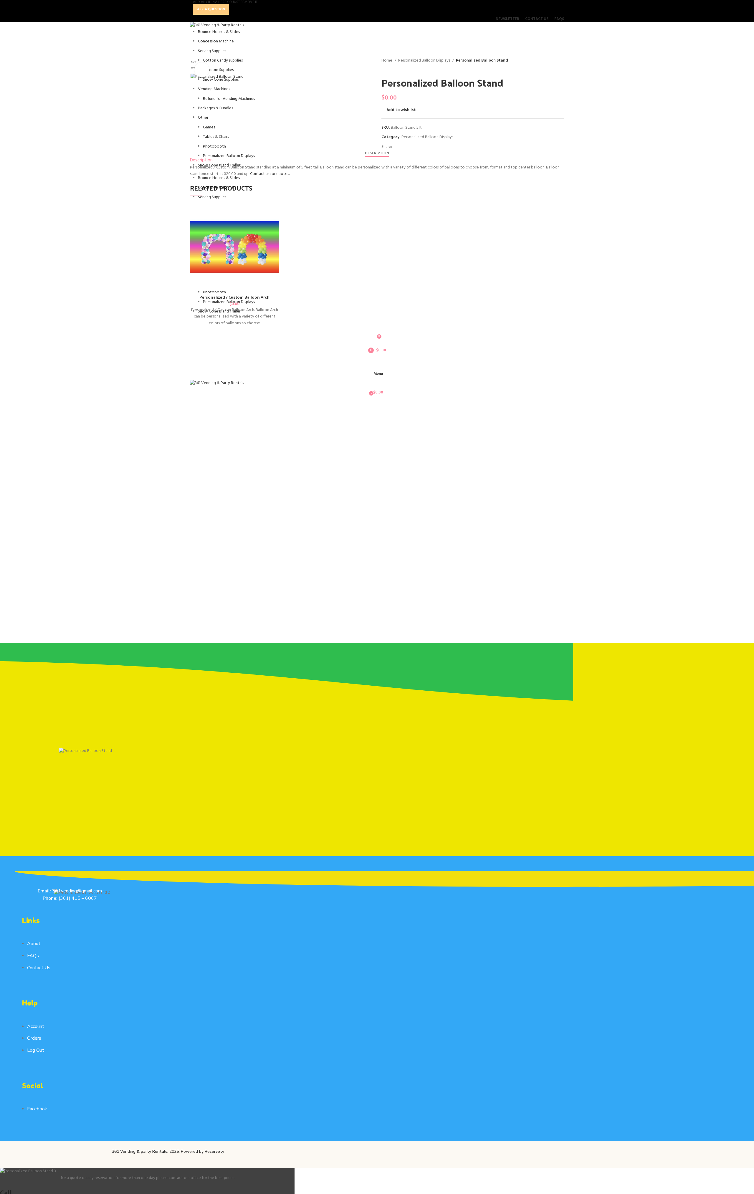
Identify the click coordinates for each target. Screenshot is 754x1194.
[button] (562, 224)
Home (387, 60)
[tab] (377, 153)
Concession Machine (216, 41)
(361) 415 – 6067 (77, 898)
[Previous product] (384, 67)
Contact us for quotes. (270, 174)
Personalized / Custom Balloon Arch (234, 297)
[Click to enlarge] (201, 69)
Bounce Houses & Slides (219, 32)
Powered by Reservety (202, 1151)
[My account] (377, 362)
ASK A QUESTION (211, 9)
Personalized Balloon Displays (424, 60)
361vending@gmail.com (77, 891)
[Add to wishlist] (562, 211)
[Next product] (396, 67)
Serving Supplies (212, 51)
